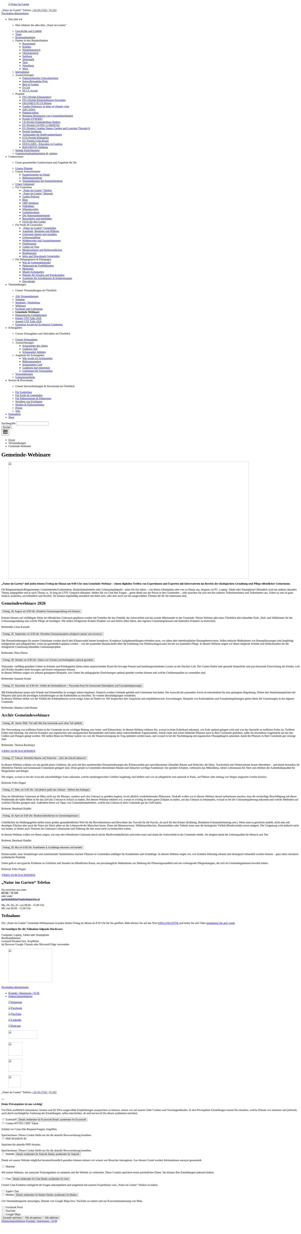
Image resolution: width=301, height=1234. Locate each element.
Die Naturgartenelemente (36, 215)
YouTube (10, 1210)
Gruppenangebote (25, 377)
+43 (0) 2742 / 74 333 (44, 10)
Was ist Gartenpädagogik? (36, 262)
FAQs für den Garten (34, 221)
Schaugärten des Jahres (35, 345)
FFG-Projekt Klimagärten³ (36, 96)
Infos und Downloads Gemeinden (41, 256)
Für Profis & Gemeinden (29, 395)
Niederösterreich (31, 49)
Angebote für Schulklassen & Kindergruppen (47, 278)
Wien (25, 68)
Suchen (6, 427)
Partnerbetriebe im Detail (36, 174)
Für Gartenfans (23, 392)
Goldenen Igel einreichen (36, 367)
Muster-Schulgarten (33, 271)
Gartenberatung (30, 212)
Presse (18, 407)
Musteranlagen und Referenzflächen (42, 249)
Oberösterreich (30, 53)
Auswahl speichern (12, 1217)
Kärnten (26, 46)
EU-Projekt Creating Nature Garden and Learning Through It (56, 128)
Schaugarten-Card (32, 364)
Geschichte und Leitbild (28, 31)
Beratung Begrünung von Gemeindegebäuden (47, 115)
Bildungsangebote (32, 177)
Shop (11, 417)
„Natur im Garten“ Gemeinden (39, 228)
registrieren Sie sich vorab (220, 923)
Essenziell (11, 1119)
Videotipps (28, 206)
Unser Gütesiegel (24, 184)
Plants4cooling (30, 112)
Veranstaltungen (24, 374)
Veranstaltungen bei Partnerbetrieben (42, 180)
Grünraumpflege (31, 237)
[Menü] (5, 432)
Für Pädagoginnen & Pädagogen (33, 398)
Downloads (28, 281)
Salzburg (27, 56)
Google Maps (13, 1214)
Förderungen (29, 243)
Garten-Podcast (30, 196)
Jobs (17, 410)
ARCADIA (28, 109)
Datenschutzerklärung (20, 996)
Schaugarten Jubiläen (34, 352)
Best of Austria (30, 84)
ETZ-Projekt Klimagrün (35, 137)
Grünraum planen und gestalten (39, 234)
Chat (8, 1178)
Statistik (10, 1153)
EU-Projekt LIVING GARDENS (41, 125)
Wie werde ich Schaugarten (37, 358)
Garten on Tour (30, 246)
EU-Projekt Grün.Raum (35, 140)
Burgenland (28, 43)
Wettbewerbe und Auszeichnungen (41, 240)
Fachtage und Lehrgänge (29, 308)
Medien (10, 1194)
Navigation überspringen (15, 13)
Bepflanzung (29, 253)
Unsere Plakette (24, 168)
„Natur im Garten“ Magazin (37, 193)
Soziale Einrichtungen (27, 150)
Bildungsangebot (31, 361)
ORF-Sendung (30, 202)
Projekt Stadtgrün (31, 131)
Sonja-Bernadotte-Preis (35, 81)
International (22, 71)
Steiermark (28, 59)
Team (18, 34)
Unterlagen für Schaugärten (37, 370)
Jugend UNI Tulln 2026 (28, 321)
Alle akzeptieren (33, 1217)
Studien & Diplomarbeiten (29, 404)
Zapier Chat (12, 1191)
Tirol (25, 62)
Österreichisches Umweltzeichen (40, 78)
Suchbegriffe (8, 423)
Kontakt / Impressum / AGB (23, 993)
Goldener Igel (29, 348)
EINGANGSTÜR (168, 923)
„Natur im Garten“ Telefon (37, 190)
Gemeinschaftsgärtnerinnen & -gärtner (36, 153)
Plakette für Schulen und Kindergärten (43, 275)
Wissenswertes (30, 209)
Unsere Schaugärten (26, 339)
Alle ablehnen (52, 1217)
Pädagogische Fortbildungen (38, 265)
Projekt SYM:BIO (32, 118)
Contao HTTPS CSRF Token (22, 1123)
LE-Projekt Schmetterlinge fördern (41, 122)
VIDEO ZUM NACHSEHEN (18, 750)
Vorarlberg (28, 65)
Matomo (10, 1166)
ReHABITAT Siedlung (35, 147)
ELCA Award (30, 90)
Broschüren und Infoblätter (37, 218)
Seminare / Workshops (27, 302)
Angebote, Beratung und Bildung (40, 231)
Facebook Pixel (14, 1207)
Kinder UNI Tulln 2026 (28, 318)
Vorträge (20, 299)
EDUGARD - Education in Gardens (42, 144)
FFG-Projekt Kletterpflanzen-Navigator (44, 100)
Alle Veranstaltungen (26, 296)
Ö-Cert (26, 87)
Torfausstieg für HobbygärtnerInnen (42, 134)
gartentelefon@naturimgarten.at (20, 899)
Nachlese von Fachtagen (28, 401)
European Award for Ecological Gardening (39, 324)
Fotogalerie (14, 414)
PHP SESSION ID (16, 1138)
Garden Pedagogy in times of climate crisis (45, 106)
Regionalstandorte (25, 37)
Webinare (20, 305)
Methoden (27, 268)
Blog (25, 199)
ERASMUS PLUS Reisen (37, 103)
